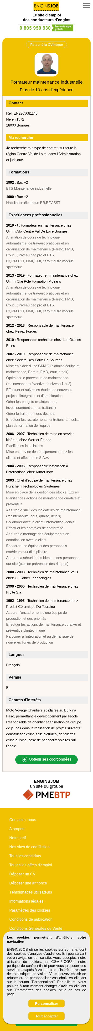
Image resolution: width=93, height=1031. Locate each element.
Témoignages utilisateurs (30, 892)
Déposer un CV (22, 874)
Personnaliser (46, 1003)
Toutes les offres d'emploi (30, 865)
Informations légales (26, 901)
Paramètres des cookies (29, 910)
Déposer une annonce (28, 883)
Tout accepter (46, 1016)
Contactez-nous (22, 820)
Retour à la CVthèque (46, 44)
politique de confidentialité (27, 966)
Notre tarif (17, 838)
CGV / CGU (61, 962)
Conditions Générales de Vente (35, 928)
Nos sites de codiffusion (29, 847)
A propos (16, 829)
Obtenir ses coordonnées (49, 759)
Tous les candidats (25, 856)
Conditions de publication (30, 919)
